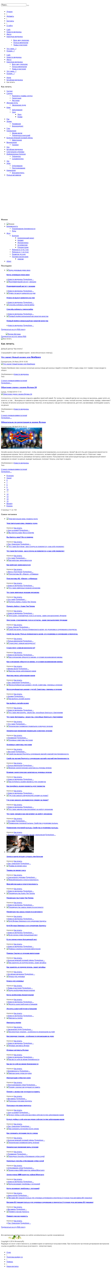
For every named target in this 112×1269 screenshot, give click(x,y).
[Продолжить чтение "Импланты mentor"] (15, 1018)
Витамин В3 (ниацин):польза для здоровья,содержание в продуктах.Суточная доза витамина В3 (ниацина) (50, 1202)
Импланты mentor (14, 1022)
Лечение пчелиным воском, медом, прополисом (26, 834)
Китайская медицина (15, 80)
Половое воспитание (20, 256)
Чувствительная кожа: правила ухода (22, 523)
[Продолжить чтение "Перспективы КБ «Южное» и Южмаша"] (22, 574)
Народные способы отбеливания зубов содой (25, 1161)
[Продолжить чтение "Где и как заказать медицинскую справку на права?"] (27, 795)
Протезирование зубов (17, 1084)
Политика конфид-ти (15, 1257)
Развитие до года (19, 254)
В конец (10, 506)
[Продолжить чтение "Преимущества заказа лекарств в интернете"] (25, 907)
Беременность (12, 226)
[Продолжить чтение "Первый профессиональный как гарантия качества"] (27, 316)
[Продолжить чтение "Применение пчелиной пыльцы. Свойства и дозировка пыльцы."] (32, 823)
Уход (14, 112)
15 (7, 501)
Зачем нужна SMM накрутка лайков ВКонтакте (25, 1174)
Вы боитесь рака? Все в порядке (20, 537)
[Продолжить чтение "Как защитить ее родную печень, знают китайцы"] (26, 962)
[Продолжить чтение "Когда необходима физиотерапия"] (21, 990)
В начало (10, 475)
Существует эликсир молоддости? (21, 647)
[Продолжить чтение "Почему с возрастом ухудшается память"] (23, 1087)
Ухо (8, 161)
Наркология (11, 170)
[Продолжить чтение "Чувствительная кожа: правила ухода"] (22, 518)
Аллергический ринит (25, 238)
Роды (14, 231)
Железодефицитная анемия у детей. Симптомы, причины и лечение (34, 689)
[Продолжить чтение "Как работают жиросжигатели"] (19, 560)
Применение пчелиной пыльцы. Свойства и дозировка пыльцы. (32, 827)
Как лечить (18, 528)
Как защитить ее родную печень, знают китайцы (26, 967)
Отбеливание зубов (15, 1168)
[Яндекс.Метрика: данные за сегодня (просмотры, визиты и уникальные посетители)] (13, 334)
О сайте (10, 25)
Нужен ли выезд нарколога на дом (21, 297)
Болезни (15, 235)
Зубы (9, 163)
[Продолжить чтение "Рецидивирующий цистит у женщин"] (21, 281)
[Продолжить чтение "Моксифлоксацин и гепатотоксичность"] (23, 879)
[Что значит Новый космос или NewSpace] (18, 364)
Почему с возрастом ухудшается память (23, 1091)
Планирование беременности (23, 228)
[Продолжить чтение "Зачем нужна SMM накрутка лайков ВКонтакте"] (26, 1170)
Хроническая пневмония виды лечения (22, 1147)
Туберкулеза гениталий (21, 135)
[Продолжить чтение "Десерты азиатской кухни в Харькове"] (22, 1004)
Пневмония (16, 123)
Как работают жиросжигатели (19, 565)
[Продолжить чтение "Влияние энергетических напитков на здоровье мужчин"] (29, 767)
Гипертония (16, 98)
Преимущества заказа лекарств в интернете (25, 911)
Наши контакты (13, 1266)
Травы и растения (15, 988)
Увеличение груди (19, 105)
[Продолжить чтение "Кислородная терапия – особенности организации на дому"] (31, 1031)
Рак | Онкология (14, 544)
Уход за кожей (13, 530)
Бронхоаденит (17, 126)
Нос (8, 147)
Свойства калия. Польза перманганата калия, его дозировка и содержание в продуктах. (42, 634)
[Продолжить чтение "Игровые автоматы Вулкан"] (18, 1045)
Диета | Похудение (15, 571)
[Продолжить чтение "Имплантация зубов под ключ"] (19, 1073)
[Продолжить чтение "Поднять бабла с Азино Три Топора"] (21, 601)
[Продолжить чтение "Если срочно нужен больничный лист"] (22, 935)
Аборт (9, 261)
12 (7, 494)
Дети (8, 233)
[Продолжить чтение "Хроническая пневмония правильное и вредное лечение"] (30, 726)
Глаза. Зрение (13, 627)
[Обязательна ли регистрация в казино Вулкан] (21, 448)
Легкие (9, 121)
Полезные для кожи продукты (19, 1105)
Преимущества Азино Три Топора (20, 898)
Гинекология (11, 130)
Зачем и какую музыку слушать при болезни (25, 856)
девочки (20, 259)
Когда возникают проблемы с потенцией (23, 1188)
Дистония (16, 100)
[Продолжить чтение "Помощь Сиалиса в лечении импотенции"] (24, 948)
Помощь (10, 1261)
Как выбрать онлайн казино (18, 703)
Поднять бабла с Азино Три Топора (21, 606)
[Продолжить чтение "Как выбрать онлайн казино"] (18, 698)
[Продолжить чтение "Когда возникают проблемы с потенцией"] (23, 1184)
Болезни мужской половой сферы (20, 137)
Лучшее (10, 11)
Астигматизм (22, 245)
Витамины (12, 1098)
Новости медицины (15, 279)
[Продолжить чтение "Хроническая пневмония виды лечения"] (23, 1142)
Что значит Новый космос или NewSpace (21, 357)
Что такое (11, 558)
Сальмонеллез (18, 158)
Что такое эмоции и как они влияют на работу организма (29, 814)
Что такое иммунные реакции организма (23, 592)
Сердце (10, 93)
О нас (9, 1252)
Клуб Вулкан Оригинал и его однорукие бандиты (26, 925)
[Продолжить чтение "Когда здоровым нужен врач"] (18, 270)
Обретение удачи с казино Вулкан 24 (19, 387)
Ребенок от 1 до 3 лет (20, 252)
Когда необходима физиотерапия (20, 995)
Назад (9, 478)
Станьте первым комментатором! (14, 380)
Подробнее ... (28, 279)
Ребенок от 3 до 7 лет (20, 249)
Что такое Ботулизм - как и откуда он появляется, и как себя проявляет (35, 551)
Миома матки (17, 133)
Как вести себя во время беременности (22, 1064)
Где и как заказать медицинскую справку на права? (27, 800)
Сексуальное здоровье (15, 151)
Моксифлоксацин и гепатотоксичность (22, 884)
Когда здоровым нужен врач (18, 274)
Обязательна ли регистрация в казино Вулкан (23, 422)
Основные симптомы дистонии (19, 744)
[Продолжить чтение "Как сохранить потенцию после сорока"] (23, 1128)
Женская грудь (12, 102)
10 (7, 489)
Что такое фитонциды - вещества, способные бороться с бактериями (35, 717)
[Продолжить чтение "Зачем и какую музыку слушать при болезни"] (20, 852)
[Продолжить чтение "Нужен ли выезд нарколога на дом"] (21, 293)
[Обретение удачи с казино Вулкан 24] (16, 394)
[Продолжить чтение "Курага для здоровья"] (16, 976)
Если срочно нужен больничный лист (22, 939)
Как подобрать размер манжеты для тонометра (26, 786)
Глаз (8, 128)
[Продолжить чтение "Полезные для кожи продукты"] (19, 1101)
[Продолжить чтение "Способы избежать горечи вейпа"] (20, 304)
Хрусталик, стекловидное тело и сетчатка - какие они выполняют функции (37, 620)
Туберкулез (16, 156)
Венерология (12, 142)
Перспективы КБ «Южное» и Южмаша (22, 578)
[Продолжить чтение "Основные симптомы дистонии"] (20, 740)
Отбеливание (17, 165)
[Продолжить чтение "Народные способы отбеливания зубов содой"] (26, 1156)
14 (7, 499)
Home (9, 77)
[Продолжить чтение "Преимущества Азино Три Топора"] (21, 893)
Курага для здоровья (15, 981)
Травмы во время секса (16, 870)
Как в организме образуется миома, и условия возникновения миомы (35, 661)
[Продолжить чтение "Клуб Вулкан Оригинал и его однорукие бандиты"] (26, 921)
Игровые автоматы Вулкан (18, 1050)
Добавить (10, 16)
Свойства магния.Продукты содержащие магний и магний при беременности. (38, 758)
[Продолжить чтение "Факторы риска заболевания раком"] (21, 671)
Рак (8, 119)
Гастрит (10, 91)
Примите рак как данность (17, 1216)
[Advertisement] (56, 197)
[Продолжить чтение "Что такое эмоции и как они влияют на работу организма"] (30, 809)
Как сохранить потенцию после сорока (22, 1133)
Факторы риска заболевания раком (21, 675)
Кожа (9, 107)
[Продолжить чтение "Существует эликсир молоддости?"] (21, 643)
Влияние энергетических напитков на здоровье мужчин (29, 772)
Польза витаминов (14, 175)
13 (7, 496)
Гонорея (15, 144)
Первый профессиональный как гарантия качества (27, 320)
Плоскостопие (23, 247)
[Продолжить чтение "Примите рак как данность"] (18, 1211)
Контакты (10, 21)
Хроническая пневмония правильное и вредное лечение (29, 730)
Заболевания (17, 109)
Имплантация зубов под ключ (19, 1077)
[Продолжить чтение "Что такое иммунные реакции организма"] (23, 588)
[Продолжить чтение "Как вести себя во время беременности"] (23, 1059)
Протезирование (18, 168)
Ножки (19, 116)
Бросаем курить (18, 172)
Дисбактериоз (22, 242)
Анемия (20, 240)
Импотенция (17, 140)
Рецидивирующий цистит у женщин (21, 286)
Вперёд (9, 503)
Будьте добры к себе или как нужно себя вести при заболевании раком (35, 1119)
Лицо (19, 114)
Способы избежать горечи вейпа (20, 309)
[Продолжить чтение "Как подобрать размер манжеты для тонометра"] (26, 781)
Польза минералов (15, 641)
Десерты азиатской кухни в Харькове (22, 1008)
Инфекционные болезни (16, 154)
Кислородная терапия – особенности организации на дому (30, 1036)
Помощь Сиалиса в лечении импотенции (23, 953)
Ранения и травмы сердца (22, 95)
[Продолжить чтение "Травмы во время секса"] (17, 866)
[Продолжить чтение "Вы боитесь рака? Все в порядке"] (20, 532)
